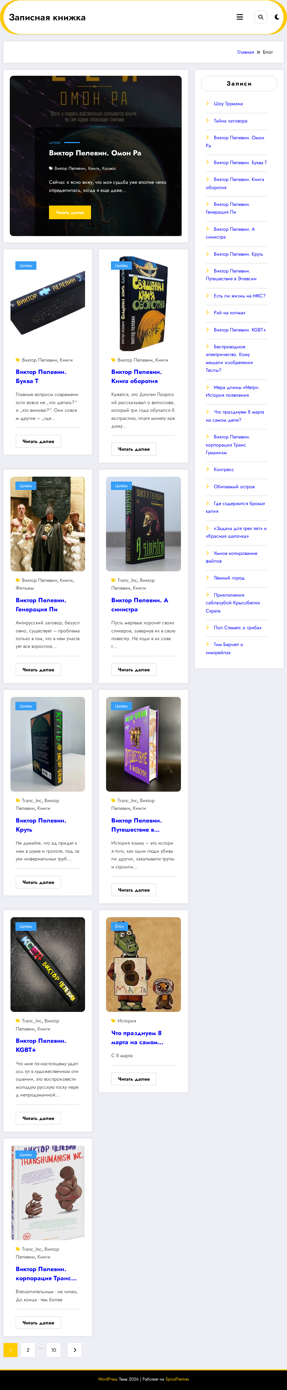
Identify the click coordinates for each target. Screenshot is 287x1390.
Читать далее (70, 212)
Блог (119, 926)
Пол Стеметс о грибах (237, 627)
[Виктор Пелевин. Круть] (47, 743)
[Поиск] (260, 17)
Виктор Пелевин (70, 168)
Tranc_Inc (127, 580)
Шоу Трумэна (228, 103)
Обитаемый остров (234, 486)
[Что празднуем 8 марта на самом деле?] (143, 964)
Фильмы (25, 587)
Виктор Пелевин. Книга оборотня (136, 376)
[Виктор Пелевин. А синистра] (143, 523)
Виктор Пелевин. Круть (41, 825)
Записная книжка (47, 17)
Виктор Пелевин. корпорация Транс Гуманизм (43, 1274)
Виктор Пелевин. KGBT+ (41, 1045)
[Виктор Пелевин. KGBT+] (47, 964)
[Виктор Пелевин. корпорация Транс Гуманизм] (47, 1192)
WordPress (108, 1379)
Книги (93, 168)
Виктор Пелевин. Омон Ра (95, 153)
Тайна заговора (230, 120)
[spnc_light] (277, 17)
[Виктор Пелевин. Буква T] (47, 303)
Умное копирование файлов (231, 557)
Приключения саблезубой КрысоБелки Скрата (233, 602)
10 (53, 1350)
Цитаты (55, 143)
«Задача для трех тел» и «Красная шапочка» (236, 532)
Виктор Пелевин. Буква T (41, 376)
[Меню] (239, 17)
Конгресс (224, 469)
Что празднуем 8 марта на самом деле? (136, 1038)
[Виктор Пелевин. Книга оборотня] (143, 303)
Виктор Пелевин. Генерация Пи (41, 605)
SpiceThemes (177, 1379)
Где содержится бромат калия (235, 507)
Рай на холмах (229, 312)
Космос (109, 168)
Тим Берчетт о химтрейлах (224, 648)
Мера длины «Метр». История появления (233, 391)
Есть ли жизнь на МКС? (240, 295)
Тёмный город (229, 577)
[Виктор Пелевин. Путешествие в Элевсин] (143, 743)
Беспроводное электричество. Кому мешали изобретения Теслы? (229, 358)
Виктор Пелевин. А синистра (139, 605)
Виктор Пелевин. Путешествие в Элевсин (136, 826)
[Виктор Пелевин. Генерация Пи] (47, 523)
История (127, 1020)
